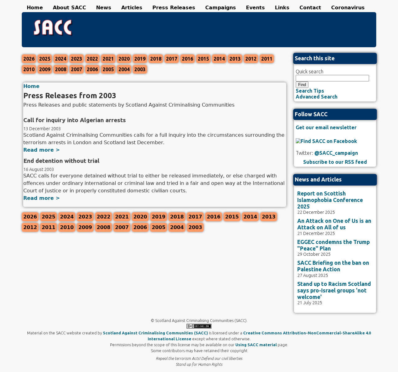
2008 (60, 69)
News (103, 8)
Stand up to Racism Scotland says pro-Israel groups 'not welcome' (334, 290)
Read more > (41, 150)
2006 (92, 69)
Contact (310, 8)
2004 (124, 69)
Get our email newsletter (326, 127)
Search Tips (310, 91)
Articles (131, 8)
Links (282, 8)
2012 (251, 59)
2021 (108, 59)
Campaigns (220, 8)
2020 (124, 59)
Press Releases (173, 8)
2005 (108, 69)
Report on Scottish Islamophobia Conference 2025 (330, 200)
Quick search (309, 71)
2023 (76, 59)
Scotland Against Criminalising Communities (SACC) (155, 333)
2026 (29, 59)
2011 (266, 59)
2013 (235, 59)
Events (255, 8)
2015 (203, 59)
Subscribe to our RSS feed (335, 162)
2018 (155, 59)
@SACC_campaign (336, 153)
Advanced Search (316, 96)
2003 (140, 69)
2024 (60, 59)
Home (35, 8)
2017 (171, 59)
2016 (187, 59)
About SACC (69, 8)
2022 (92, 59)
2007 (76, 69)
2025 (44, 59)
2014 (219, 59)
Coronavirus (348, 8)
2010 (29, 69)
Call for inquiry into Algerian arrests (74, 120)
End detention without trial (61, 160)
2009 (44, 69)
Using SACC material (256, 344)
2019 (140, 59)
